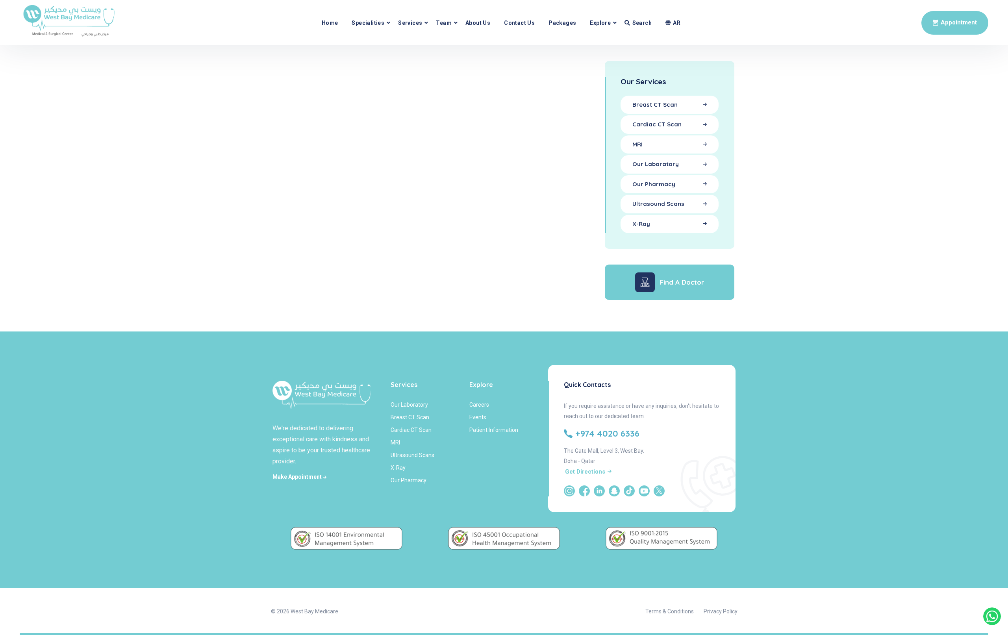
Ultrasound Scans (412, 455)
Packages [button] (562, 23)
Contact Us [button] (519, 23)
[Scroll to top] (992, 591)
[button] (954, 23)
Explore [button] (600, 23)
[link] (992, 616)
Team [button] (444, 23)
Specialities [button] (368, 23)
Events (477, 417)
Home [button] (330, 23)
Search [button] (642, 23)
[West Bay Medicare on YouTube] (644, 490)
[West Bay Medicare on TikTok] (629, 490)
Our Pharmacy (408, 480)
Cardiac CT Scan (411, 430)
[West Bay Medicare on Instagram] (569, 490)
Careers (479, 405)
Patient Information (493, 430)
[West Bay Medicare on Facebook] (584, 490)
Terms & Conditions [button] (669, 611)
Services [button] (410, 23)
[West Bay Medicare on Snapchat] (614, 490)
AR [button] (676, 23)
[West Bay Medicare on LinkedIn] (599, 490)
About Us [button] (477, 23)
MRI (395, 442)
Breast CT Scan (410, 417)
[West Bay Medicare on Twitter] (659, 490)
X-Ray (398, 468)
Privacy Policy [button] (720, 611)
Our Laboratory (409, 405)
